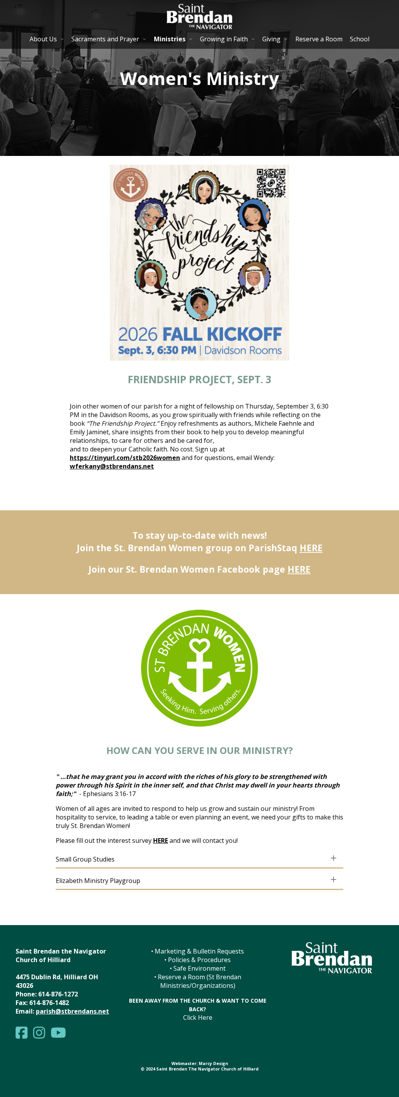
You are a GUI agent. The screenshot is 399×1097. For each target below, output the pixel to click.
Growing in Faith (224, 39)
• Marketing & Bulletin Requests (197, 951)
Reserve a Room (319, 39)
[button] (199, 859)
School (359, 39)
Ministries (169, 39)
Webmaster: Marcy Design (199, 1063)
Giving (271, 39)
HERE (311, 547)
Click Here (197, 1017)
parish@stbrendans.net (72, 1011)
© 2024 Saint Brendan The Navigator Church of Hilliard (199, 1069)
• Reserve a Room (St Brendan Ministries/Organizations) (197, 981)
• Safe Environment (198, 968)
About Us (43, 39)
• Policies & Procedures (197, 959)
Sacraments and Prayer (105, 39)
